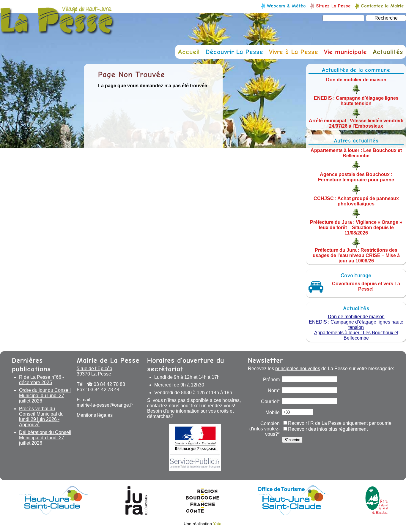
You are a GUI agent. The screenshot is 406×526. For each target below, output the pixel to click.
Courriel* (270, 401)
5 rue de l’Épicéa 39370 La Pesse (94, 371)
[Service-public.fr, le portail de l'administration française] (195, 447)
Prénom (271, 379)
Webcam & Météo (286, 6)
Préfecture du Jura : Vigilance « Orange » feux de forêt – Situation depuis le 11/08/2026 (356, 227)
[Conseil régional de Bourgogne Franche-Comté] (202, 513)
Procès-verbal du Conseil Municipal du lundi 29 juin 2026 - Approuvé (41, 416)
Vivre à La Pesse (293, 52)
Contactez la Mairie (382, 6)
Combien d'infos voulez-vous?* (264, 429)
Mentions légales (95, 415)
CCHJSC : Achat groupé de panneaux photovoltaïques (356, 201)
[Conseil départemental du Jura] (136, 513)
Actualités (388, 52)
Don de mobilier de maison (356, 79)
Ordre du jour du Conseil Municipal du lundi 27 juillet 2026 (45, 395)
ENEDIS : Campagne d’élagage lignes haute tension (356, 101)
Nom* (274, 390)
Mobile (272, 412)
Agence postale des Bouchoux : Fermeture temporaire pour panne (356, 177)
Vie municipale (345, 52)
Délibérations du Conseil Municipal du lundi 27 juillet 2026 (45, 438)
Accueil (189, 52)
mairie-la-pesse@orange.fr (105, 405)
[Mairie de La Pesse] (57, 32)
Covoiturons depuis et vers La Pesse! (366, 286)
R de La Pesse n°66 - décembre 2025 (41, 380)
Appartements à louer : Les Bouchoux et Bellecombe (356, 153)
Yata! (218, 523)
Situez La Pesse (333, 6)
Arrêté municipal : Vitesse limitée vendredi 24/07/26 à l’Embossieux (356, 123)
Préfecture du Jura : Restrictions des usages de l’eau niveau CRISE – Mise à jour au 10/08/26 (356, 255)
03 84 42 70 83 (109, 384)
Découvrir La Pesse (234, 52)
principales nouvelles (297, 368)
